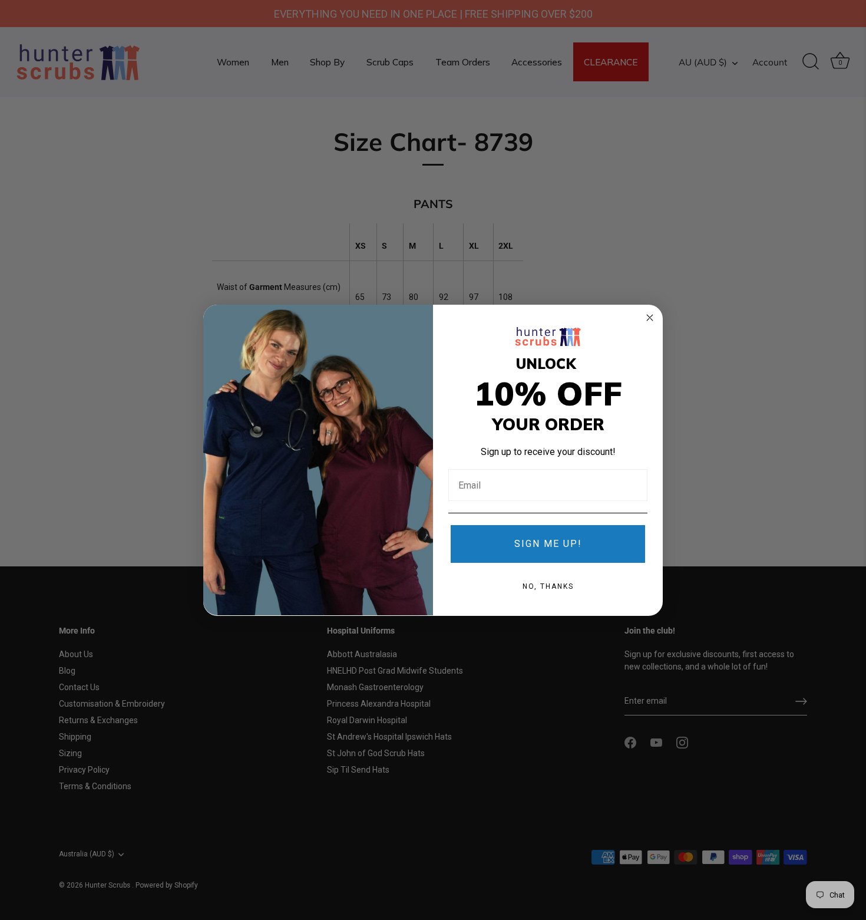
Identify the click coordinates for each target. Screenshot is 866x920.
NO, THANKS (548, 586)
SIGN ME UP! (548, 543)
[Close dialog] (650, 318)
